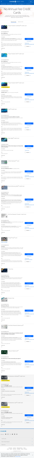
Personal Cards (13, 21)
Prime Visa (10, 269)
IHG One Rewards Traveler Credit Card (17, 214)
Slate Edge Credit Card (13, 138)
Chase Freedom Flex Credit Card (16, 53)
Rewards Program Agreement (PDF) (29, 44)
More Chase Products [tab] (18, 441)
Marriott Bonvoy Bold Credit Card (16, 186)
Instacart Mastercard (13, 351)
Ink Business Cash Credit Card (15, 402)
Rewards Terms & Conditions (28, 259)
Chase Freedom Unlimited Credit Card (17, 25)
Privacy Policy (17, 456)
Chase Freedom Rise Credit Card (16, 82)
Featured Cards (4, 3)
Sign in (31, 1)
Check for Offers (10, 3)
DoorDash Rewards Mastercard (15, 325)
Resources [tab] (18, 444)
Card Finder (15, 3)
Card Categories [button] (21, 3)
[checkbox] (27, 46)
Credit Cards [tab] (18, 438)
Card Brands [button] (29, 3)
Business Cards (20, 21)
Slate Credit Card (12, 109)
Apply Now (30, 38)
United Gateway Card (13, 161)
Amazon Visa (11, 298)
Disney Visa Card (12, 237)
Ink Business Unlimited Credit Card (16, 376)
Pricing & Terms (27, 43)
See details (29, 41)
